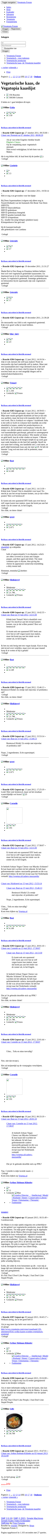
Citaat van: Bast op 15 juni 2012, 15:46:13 (19, 739)
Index (8, 7)
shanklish (5, 547)
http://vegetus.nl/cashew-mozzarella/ (24, 876)
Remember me (10, 48)
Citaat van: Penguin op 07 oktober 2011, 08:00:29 (22, 135)
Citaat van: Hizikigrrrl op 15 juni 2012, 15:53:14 (21, 883)
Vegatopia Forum (24, 2)
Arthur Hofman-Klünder (21, 1182)
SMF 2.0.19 (6, 1518)
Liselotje (13, 165)
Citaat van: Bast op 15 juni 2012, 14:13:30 (19, 615)
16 (26, 76)
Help (8, 9)
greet (12, 517)
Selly (12, 1409)
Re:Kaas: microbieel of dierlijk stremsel (16, 128)
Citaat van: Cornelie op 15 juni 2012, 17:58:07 (20, 948)
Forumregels (11, 22)
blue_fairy (14, 334)
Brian (31, 1525)
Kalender (10, 12)
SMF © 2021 (20, 1518)
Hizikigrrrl (15, 580)
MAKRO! (4, 1212)
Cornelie (14, 803)
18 (31, 76)
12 (14, 76)
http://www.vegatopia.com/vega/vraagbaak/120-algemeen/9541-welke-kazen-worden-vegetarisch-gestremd (22, 1331)
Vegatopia (10, 19)
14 (19, 76)
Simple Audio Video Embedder (15, 1521)
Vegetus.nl (23, 911)
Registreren (11, 17)
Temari (13, 383)
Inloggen (10, 14)
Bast (12, 461)
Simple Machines (35, 1518)
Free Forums (19, 1523)
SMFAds (5, 1523)
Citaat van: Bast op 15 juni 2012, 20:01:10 (19, 1119)
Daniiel (14, 1525)
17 (28, 76)
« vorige (4, 67)
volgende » (13, 67)
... (12, 76)
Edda (12, 107)
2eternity (14, 241)
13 (16, 76)
